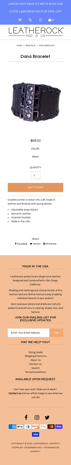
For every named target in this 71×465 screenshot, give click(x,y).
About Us (35, 360)
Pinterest (50, 244)
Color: (35, 148)
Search (35, 368)
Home (19, 46)
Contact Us (35, 364)
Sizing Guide (36, 352)
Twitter (36, 244)
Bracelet (30, 46)
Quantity (35, 167)
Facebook (21, 244)
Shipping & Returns (35, 356)
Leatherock (40, 444)
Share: (35, 239)
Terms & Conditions (35, 372)
